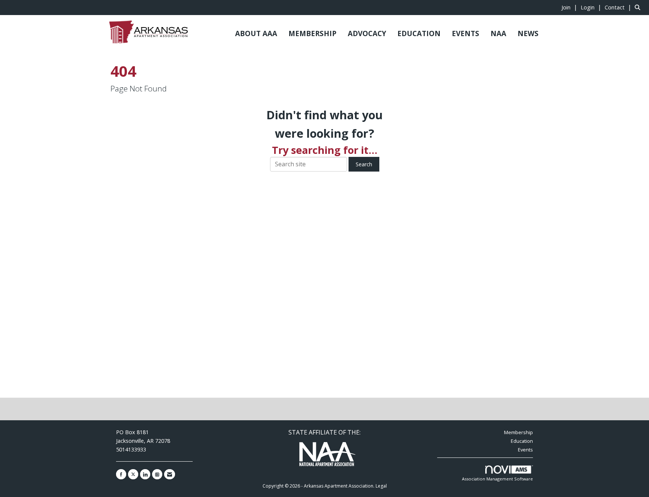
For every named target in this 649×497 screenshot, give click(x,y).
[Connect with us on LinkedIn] (145, 474)
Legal (381, 486)
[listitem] (570, 7)
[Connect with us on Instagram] (157, 474)
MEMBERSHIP (312, 33)
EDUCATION (419, 33)
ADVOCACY (367, 33)
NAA (498, 33)
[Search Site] (639, 7)
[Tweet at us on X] (133, 474)
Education (522, 441)
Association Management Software (497, 479)
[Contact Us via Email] (169, 474)
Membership (518, 432)
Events (525, 449)
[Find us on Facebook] (121, 474)
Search (364, 164)
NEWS (528, 33)
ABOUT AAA (256, 33)
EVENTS (465, 33)
